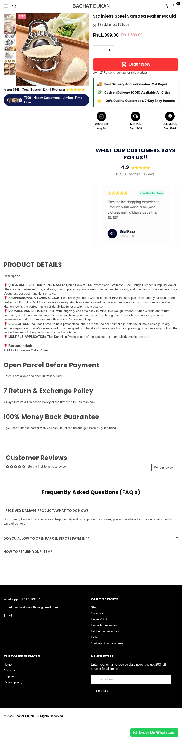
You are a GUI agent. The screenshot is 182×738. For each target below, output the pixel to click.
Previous (20, 50)
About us (10, 670)
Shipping (9, 676)
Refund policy (13, 682)
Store (94, 607)
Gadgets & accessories (107, 643)
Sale (22, 16)
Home (8, 664)
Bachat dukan (101, 6)
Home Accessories (104, 625)
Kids (94, 637)
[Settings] (165, 5)
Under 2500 (99, 619)
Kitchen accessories (105, 631)
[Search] (14, 5)
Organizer (97, 613)
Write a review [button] (163, 467)
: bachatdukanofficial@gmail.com (35, 607)
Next (85, 50)
